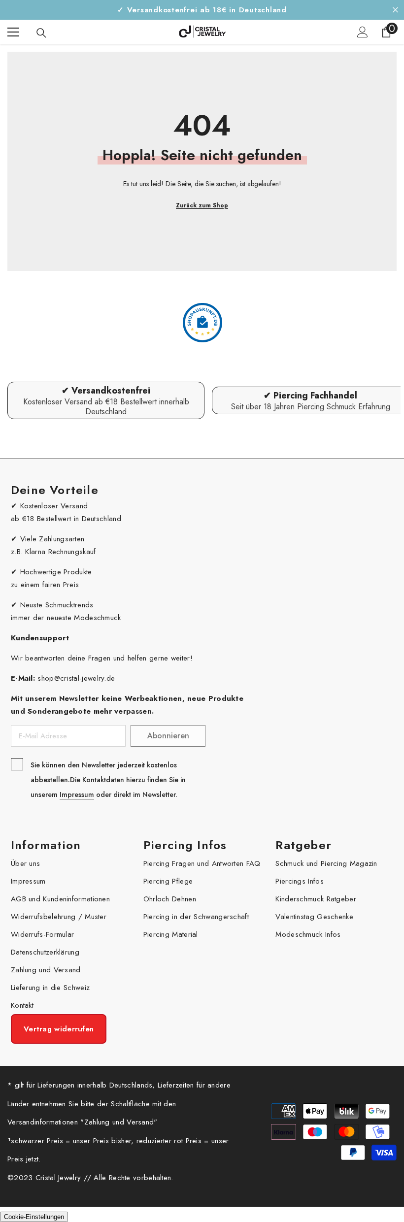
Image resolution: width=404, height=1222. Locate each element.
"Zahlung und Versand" (118, 1122)
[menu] (13, 32)
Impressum (77, 794)
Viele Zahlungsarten (52, 538)
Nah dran (395, 10)
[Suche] (41, 33)
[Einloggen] (362, 32)
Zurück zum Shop (202, 205)
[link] (105, 400)
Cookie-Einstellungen (34, 1217)
